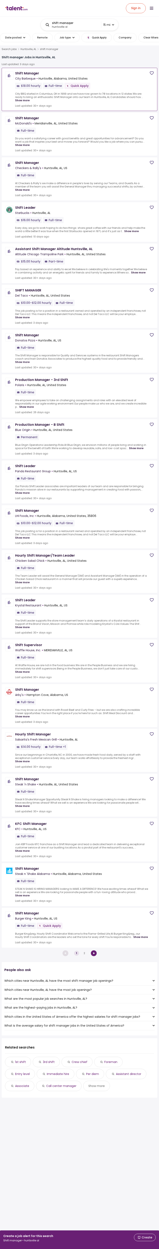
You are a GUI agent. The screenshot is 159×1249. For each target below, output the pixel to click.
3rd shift (49, 1062)
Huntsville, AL (28, 49)
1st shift (20, 1062)
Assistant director (128, 1074)
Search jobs (9, 49)
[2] (94, 953)
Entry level (22, 1074)
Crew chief (79, 1062)
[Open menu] (151, 8)
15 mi (106, 25)
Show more (22, 100)
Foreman (110, 1062)
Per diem (92, 1074)
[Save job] (152, 73)
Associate (22, 1086)
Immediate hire (58, 1074)
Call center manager (61, 1086)
